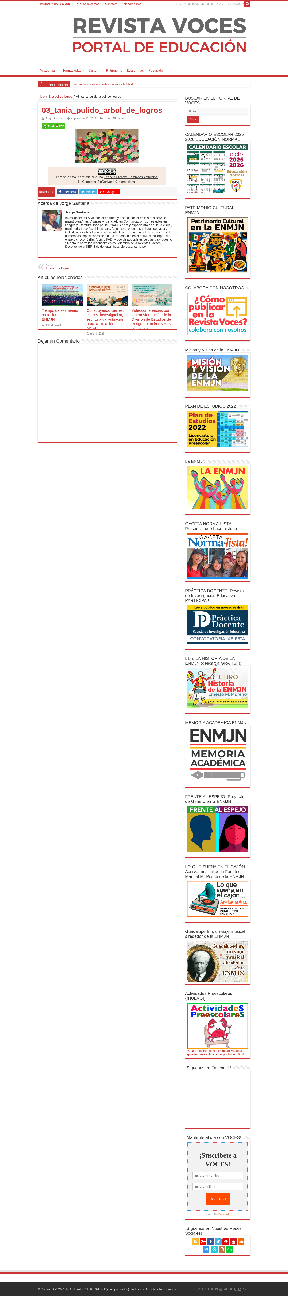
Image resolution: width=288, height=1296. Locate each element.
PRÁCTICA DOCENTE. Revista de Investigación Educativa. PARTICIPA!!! (214, 595)
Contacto (111, 3)
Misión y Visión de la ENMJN (212, 350)
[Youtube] (197, 4)
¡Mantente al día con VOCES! (213, 1137)
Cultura (93, 70)
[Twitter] (189, 4)
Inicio (41, 96)
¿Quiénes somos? (89, 3)
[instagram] (207, 4)
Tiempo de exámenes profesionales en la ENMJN (60, 314)
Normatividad (72, 70)
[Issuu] (216, 4)
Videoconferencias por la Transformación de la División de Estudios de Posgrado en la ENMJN (151, 317)
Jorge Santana (54, 118)
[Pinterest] (193, 4)
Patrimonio (114, 70)
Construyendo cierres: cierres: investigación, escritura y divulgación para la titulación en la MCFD (136, 84)
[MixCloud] (221, 4)
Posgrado (155, 70)
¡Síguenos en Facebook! (208, 1067)
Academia (47, 70)
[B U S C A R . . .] (247, 4)
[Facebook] (185, 4)
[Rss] (176, 4)
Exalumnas (135, 70)
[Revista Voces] (144, 36)
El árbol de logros (60, 96)
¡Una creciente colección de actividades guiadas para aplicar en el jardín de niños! (215, 1052)
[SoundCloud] (202, 4)
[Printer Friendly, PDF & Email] (53, 126)
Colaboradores (131, 3)
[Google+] (180, 4)
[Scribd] (212, 4)
